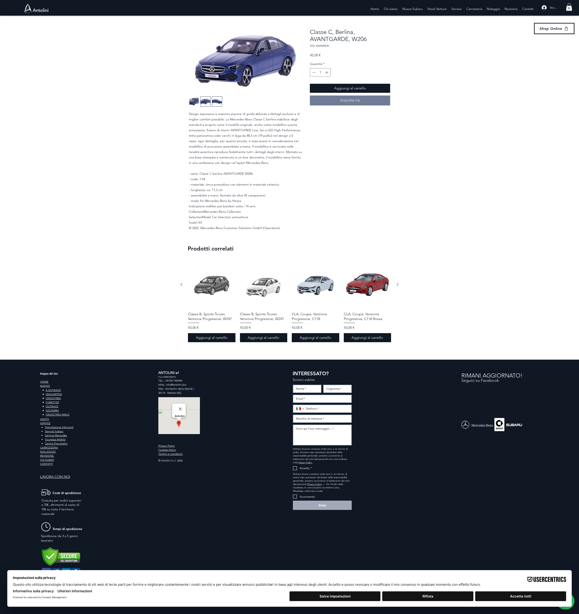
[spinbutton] (320, 72)
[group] (289, 301)
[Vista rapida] (211, 284)
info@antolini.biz (176, 384)
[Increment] (327, 72)
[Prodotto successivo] (397, 284)
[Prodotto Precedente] (181, 284)
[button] (569, 7)
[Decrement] (313, 72)
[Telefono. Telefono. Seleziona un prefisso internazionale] (300, 409)
